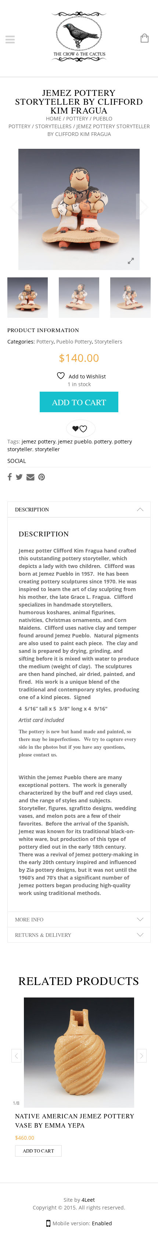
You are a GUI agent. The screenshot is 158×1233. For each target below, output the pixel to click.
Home (53, 118)
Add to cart (79, 401)
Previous (14, 206)
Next (143, 206)
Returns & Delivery (43, 934)
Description (32, 509)
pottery (103, 441)
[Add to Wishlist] (81, 429)
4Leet (88, 1199)
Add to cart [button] (38, 1150)
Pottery (77, 118)
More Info (29, 919)
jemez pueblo (74, 441)
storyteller (47, 449)
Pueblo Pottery (74, 341)
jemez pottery (38, 441)
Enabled (102, 1223)
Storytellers (53, 126)
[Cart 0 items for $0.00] (141, 38)
